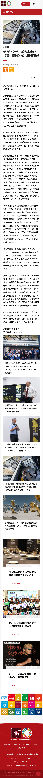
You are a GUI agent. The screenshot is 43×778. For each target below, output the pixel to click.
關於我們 (7, 744)
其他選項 (10, 12)
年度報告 (35, 744)
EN (27, 4)
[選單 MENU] (39, 4)
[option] (21, 32)
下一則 (34, 77)
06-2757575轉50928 (23, 758)
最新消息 (21, 748)
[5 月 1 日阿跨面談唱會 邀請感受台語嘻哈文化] (21, 665)
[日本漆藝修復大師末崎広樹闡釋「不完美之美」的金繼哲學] (21, 563)
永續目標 (17, 744)
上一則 (8, 77)
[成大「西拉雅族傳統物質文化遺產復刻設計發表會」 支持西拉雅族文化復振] (21, 614)
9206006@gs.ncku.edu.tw (25, 765)
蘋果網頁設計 (30, 772)
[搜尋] (34, 4)
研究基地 (26, 744)
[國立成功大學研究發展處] (6, 4)
